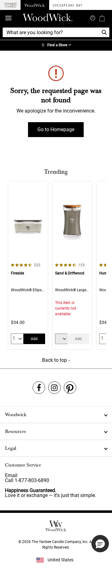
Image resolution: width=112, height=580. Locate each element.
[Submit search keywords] (92, 17)
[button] (100, 543)
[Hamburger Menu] (8, 18)
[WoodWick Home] (35, 5)
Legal (10, 448)
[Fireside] (28, 265)
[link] (56, 45)
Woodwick (15, 415)
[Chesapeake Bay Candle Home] (67, 5)
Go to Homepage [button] (55, 129)
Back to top (55, 360)
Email (11, 475)
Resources (15, 431)
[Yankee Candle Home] (10, 5)
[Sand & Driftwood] (72, 265)
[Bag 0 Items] (102, 18)
